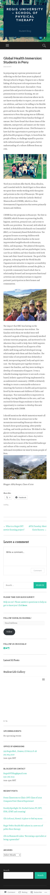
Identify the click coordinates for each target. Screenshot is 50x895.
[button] (43, 679)
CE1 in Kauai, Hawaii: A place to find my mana (23, 818)
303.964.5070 (8, 754)
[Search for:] (24, 585)
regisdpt (7, 67)
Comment (38, 570)
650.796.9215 (8, 776)
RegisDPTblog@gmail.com (15, 773)
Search (6, 870)
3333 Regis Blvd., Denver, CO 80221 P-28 (20, 751)
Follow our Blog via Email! (17, 618)
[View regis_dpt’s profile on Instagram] (9, 648)
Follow (9, 631)
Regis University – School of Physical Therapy (25, 14)
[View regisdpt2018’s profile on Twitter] (7, 648)
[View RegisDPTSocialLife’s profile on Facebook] (4, 648)
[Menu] (7, 45)
